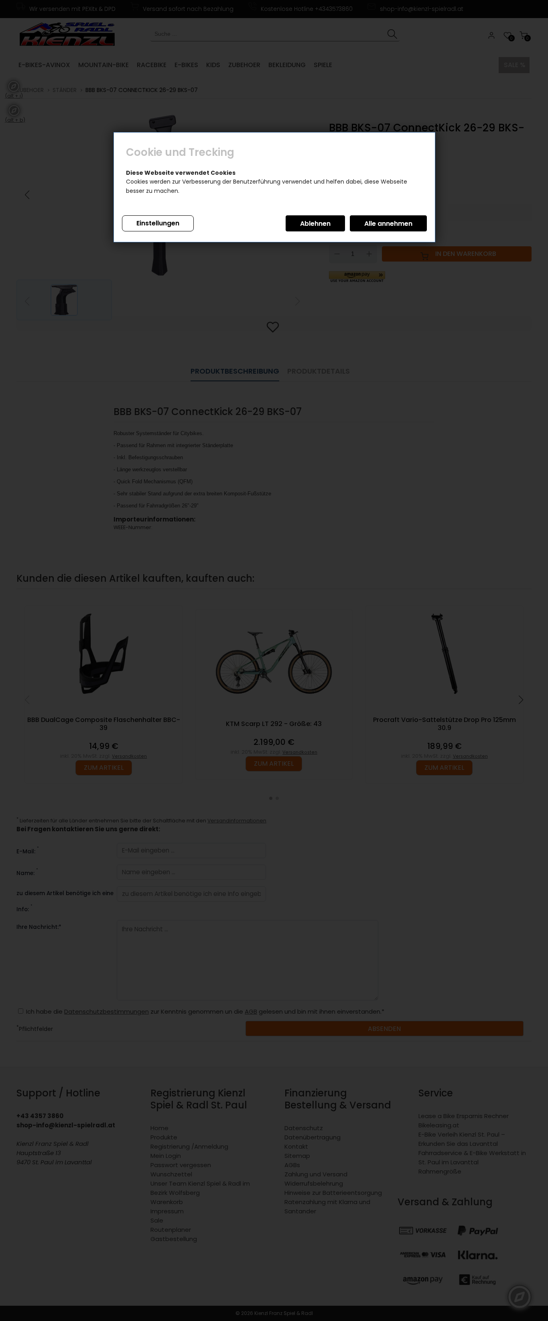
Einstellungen (157, 223)
